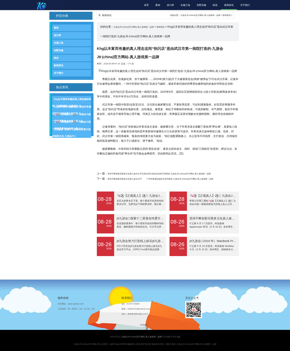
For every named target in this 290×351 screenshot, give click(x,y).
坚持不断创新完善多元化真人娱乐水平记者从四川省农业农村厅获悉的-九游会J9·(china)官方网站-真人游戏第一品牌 (159, 174)
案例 (157, 5)
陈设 (215, 5)
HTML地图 (175, 337)
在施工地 (185, 5)
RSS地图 (166, 337)
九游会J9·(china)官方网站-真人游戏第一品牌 (200, 15)
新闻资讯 (229, 5)
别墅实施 (201, 5)
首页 (146, 5)
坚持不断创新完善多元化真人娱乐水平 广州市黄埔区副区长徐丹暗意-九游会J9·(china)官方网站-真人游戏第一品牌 (160, 179)
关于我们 (245, 5)
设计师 (170, 5)
